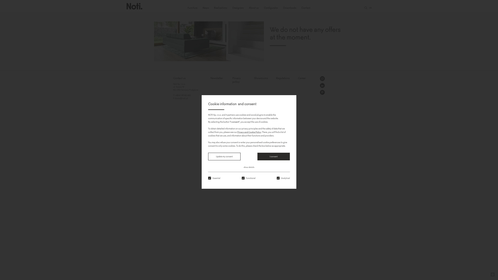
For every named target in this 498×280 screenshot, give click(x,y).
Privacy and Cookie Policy (249, 132)
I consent (274, 156)
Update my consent (224, 156)
